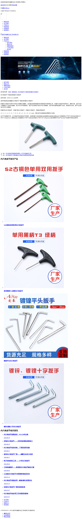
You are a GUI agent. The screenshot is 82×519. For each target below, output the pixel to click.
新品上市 (9, 44)
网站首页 (6, 21)
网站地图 (14, 5)
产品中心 (6, 25)
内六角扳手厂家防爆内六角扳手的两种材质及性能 (20, 155)
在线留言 (6, 28)
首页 (9, 92)
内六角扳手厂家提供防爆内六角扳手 (28, 92)
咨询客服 (7, 516)
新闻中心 (6, 503)
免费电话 (7, 515)
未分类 (9, 49)
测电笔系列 (10, 46)
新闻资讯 (6, 26)
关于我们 (6, 23)
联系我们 (6, 30)
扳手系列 (9, 42)
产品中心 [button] (6, 41)
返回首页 (3, 5)
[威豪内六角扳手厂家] (5, 8)
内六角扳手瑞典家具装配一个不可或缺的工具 (18, 153)
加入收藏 (8, 5)
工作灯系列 (10, 47)
